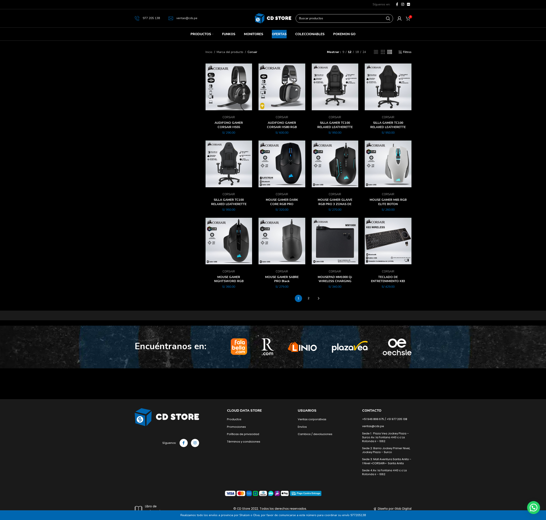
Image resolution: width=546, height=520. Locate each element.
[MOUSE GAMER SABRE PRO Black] (282, 241)
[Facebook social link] (397, 4)
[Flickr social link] (408, 4)
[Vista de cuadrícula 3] (383, 52)
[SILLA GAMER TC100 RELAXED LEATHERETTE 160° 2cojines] (335, 86)
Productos (234, 419)
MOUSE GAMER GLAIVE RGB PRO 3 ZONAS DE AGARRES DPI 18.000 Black (335, 206)
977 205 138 (151, 18)
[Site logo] (273, 18)
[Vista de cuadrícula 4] (389, 52)
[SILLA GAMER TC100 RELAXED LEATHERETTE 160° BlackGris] (229, 164)
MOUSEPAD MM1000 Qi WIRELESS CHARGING (335, 279)
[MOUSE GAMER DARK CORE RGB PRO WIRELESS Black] (282, 164)
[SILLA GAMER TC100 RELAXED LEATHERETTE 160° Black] (388, 86)
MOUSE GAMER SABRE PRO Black (282, 279)
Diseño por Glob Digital (394, 508)
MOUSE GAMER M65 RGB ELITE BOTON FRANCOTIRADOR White (388, 204)
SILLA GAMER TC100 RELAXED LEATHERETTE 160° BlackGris (229, 204)
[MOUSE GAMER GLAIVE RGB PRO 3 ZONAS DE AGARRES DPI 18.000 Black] (335, 164)
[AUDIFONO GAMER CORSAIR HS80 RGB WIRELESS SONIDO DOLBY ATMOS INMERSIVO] (282, 86)
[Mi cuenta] (399, 18)
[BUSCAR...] (388, 18)
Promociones (236, 427)
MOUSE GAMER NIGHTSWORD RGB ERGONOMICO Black (228, 281)
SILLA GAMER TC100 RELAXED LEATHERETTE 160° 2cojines (335, 127)
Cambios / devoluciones (315, 434)
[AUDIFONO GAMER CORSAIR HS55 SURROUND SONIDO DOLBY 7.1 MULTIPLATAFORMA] (229, 86)
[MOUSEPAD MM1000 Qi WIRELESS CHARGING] (335, 241)
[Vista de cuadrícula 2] (376, 52)
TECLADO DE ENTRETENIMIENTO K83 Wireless (388, 281)
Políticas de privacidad (243, 434)
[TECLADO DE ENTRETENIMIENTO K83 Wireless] (388, 241)
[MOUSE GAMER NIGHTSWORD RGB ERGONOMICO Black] (229, 241)
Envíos (302, 427)
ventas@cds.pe (186, 18)
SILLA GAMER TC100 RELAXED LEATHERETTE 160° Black (388, 127)
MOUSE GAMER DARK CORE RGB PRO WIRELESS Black (282, 204)
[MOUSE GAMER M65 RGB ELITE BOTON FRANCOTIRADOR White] (388, 164)
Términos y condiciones (243, 442)
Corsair (228, 117)
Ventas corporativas (312, 419)
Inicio (209, 52)
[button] (533, 507)
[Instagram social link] (402, 4)
